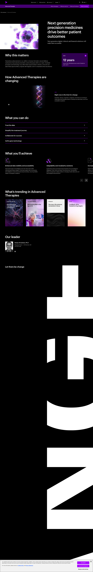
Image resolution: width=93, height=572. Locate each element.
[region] (46, 566)
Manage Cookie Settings (83, 569)
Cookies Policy (21, 565)
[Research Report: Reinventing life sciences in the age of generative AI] (14, 212)
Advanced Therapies (10, 6)
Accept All (83, 562)
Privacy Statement (29, 565)
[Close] (91, 561)
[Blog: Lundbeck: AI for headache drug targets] (77, 212)
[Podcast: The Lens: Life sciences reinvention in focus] (56, 212)
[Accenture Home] (9, 2)
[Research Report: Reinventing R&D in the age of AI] (35, 212)
